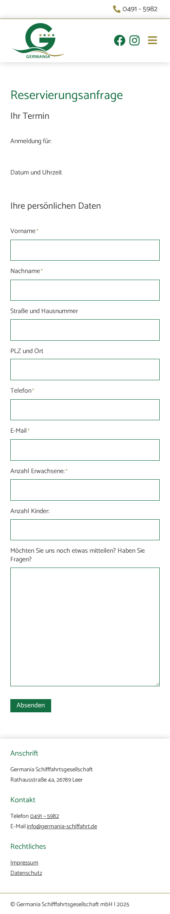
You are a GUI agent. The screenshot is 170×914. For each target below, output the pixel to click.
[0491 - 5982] (136, 9)
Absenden (31, 705)
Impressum (24, 863)
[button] (149, 41)
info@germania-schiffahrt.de (62, 827)
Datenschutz (26, 873)
